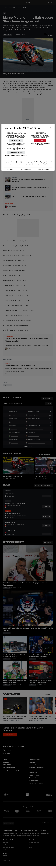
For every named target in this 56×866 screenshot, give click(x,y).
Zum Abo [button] (40, 140)
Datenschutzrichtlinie (25, 169)
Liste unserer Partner (9, 165)
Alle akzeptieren (15, 140)
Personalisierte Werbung (16, 152)
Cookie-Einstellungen (43, 169)
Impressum (10, 169)
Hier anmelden (40, 144)
